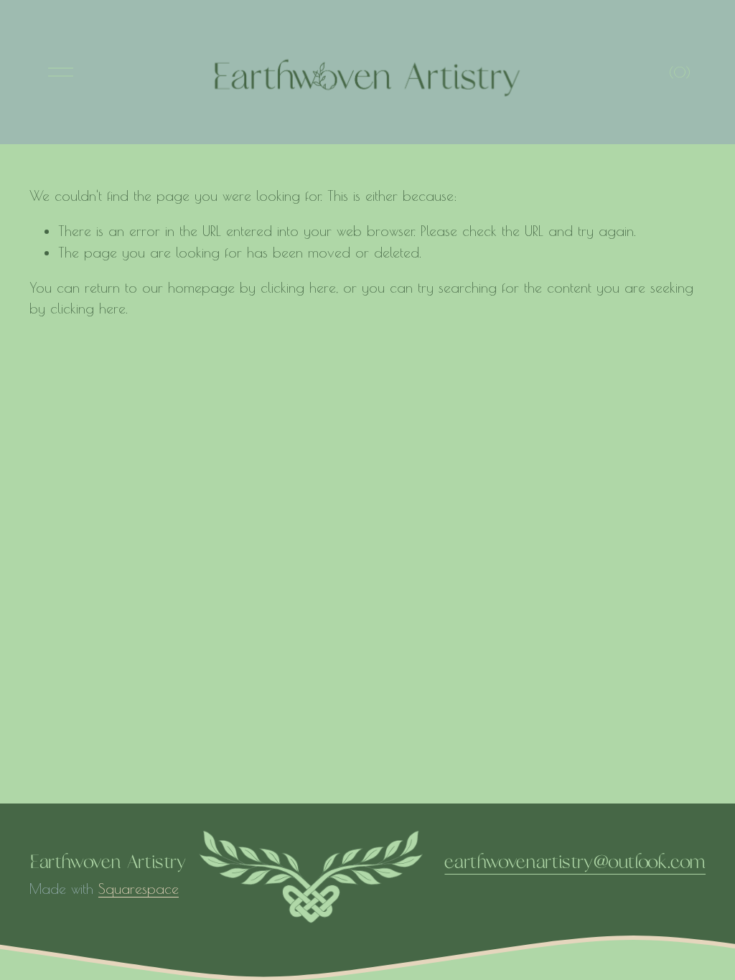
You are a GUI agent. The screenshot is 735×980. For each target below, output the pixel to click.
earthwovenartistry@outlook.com (575, 862)
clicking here (298, 287)
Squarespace (138, 888)
